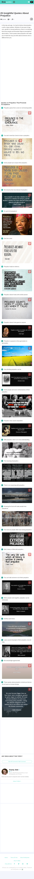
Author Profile (16, 781)
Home (6, 857)
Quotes (4, 19)
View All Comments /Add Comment (17, 761)
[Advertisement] (17, 57)
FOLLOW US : (8, 864)
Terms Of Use (14, 857)
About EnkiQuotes (24, 857)
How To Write (17, 860)
